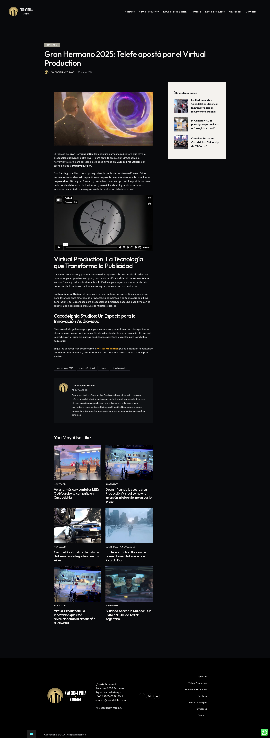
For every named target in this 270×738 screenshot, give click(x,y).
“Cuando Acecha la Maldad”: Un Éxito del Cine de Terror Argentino (128, 615)
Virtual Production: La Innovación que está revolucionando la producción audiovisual (74, 617)
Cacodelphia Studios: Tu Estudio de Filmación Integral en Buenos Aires (76, 556)
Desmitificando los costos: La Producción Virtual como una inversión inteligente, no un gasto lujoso (128, 495)
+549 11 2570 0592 (105, 696)
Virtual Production (197, 683)
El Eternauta (113, 547)
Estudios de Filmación (196, 690)
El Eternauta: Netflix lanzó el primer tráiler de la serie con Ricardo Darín (125, 556)
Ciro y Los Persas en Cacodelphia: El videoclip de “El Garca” (205, 142)
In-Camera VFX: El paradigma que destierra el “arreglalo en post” (205, 124)
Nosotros (202, 677)
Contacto (202, 715)
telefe (103, 368)
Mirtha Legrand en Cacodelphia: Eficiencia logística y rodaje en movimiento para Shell (204, 105)
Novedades (52, 45)
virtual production (120, 368)
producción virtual (87, 368)
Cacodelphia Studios (83, 385)
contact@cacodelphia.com (110, 700)
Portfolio (202, 696)
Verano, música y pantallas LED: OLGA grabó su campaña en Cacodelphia (76, 493)
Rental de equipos (198, 702)
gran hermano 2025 (65, 368)
